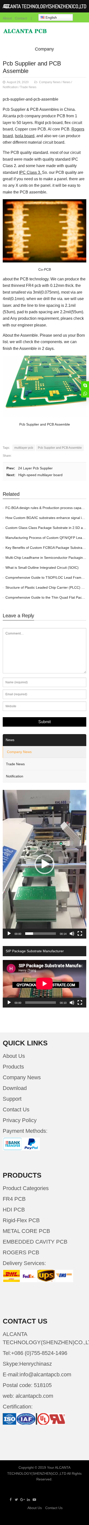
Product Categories (26, 1188)
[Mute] (71, 933)
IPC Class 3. (30, 172)
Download (15, 1088)
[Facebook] (11, 1500)
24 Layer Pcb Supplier (35, 468)
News (66, 82)
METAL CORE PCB (26, 1231)
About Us (14, 1056)
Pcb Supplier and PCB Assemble (60, 447)
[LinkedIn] (28, 1500)
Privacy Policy (20, 1120)
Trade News (28, 87)
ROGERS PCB (21, 1252)
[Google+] (22, 1500)
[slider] (40, 933)
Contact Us (16, 1109)
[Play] (9, 933)
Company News (50, 82)
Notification (10, 87)
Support (12, 1099)
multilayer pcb (23, 447)
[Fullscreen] (79, 933)
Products (13, 1067)
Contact (21, 18)
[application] (44, 864)
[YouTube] (34, 1500)
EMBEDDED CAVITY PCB (35, 1242)
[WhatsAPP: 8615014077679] (85, 393)
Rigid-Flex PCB (21, 1220)
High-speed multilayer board (40, 475)
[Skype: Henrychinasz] (85, 385)
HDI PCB (14, 1210)
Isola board (24, 136)
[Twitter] (17, 1500)
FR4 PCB (14, 1199)
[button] (44, 864)
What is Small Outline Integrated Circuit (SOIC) (42, 568)
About (7, 18)
